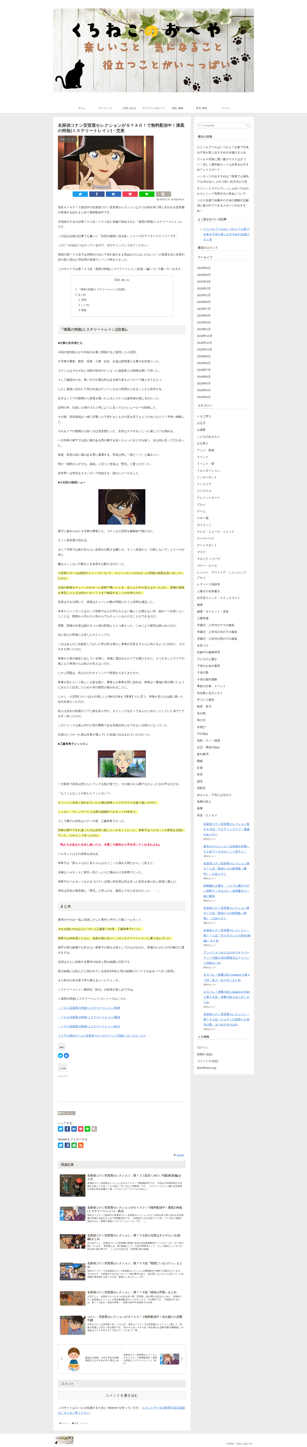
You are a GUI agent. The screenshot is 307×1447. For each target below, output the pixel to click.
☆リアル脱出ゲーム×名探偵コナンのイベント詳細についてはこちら (102, 1035)
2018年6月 (204, 376)
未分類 (201, 713)
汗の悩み (203, 733)
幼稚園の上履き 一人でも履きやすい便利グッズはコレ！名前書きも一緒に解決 (226, 891)
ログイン (203, 1047)
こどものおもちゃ (208, 436)
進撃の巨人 (204, 801)
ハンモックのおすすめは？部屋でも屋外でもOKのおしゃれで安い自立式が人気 (223, 179)
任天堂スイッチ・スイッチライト (218, 598)
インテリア (204, 484)
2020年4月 (204, 274)
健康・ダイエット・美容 (213, 611)
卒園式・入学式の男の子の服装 (217, 638)
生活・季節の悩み (208, 747)
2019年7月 (204, 308)
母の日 (201, 720)
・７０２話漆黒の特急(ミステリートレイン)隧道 (89, 1017)
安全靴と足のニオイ (210, 693)
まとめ (82, 294)
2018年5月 (204, 383)
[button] (248, 125)
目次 (117, 279)
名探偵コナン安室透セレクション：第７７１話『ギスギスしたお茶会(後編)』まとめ (226, 935)
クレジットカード (208, 497)
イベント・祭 (205, 463)
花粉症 (201, 788)
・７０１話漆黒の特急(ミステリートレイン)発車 (89, 1008)
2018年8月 (204, 363)
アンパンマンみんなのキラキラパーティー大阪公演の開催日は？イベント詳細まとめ (226, 958)
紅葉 (200, 767)
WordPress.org (206, 1067)
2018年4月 (204, 390)
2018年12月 (204, 335)
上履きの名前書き (208, 591)
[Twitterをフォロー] (60, 1145)
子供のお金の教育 (208, 665)
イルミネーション (208, 470)
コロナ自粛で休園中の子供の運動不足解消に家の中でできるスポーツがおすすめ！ (223, 205)
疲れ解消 (203, 754)
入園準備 (203, 618)
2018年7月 (204, 369)
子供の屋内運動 (207, 679)
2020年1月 (204, 295)
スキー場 (203, 518)
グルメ (201, 504)
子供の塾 (203, 672)
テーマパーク (205, 538)
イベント (203, 457)
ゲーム (201, 511)
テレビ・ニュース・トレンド (215, 531)
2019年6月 (204, 315)
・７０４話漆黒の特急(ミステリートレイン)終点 (89, 1026)
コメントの (207, 1061)
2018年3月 (204, 397)
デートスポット (207, 545)
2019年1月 (204, 329)
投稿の (204, 1054)
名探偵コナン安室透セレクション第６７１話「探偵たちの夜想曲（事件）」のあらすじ (226, 869)
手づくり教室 (205, 699)
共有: (84, 299)
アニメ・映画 (205, 450)
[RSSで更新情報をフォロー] (80, 1145)
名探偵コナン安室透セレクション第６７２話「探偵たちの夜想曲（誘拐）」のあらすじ (226, 913)
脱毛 (200, 781)
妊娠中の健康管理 (208, 652)
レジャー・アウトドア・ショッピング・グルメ (223, 575)
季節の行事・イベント (211, 686)
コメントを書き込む (122, 1395)
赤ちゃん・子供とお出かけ (214, 795)
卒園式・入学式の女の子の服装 (217, 631)
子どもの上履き (207, 659)
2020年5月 (204, 268)
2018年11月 (204, 342)
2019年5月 (204, 322)
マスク (201, 552)
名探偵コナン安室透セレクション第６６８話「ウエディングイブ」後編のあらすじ (226, 829)
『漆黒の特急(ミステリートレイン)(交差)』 (102, 289)
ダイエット (204, 524)
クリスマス (204, 491)
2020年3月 (204, 281)
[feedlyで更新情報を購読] (74, 1145)
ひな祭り (203, 443)
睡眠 (200, 761)
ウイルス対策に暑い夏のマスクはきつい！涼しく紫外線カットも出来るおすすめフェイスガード (223, 164)
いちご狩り (204, 416)
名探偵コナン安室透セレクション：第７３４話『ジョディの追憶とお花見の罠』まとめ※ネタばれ (226, 1019)
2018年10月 (204, 349)
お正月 (201, 423)
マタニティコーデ (208, 558)
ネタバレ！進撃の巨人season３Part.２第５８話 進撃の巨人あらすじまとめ (226, 997)
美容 (200, 774)
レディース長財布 (208, 584)
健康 (200, 604)
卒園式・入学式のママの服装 (215, 625)
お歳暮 (201, 429)
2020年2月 (204, 288)
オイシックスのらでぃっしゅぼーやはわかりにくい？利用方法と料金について (223, 191)
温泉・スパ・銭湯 (208, 740)
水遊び (201, 727)
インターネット (207, 477)
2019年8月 (204, 302)
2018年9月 (204, 356)
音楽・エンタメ (68, 1113)
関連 (83, 310)
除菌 (200, 808)
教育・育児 (204, 706)
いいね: (85, 304)
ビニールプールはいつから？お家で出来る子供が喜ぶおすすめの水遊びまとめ (223, 150)
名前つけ (203, 645)
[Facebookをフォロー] (67, 1145)
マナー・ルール (207, 565)
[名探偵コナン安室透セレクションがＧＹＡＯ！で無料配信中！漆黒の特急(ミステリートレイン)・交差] (113, 194)
